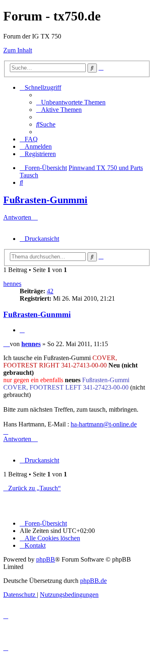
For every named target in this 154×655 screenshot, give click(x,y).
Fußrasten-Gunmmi (45, 200)
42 (50, 291)
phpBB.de (93, 580)
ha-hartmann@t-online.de (104, 424)
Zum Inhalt (17, 50)
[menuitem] (71, 102)
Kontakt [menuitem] (35, 545)
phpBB (45, 559)
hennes (12, 283)
